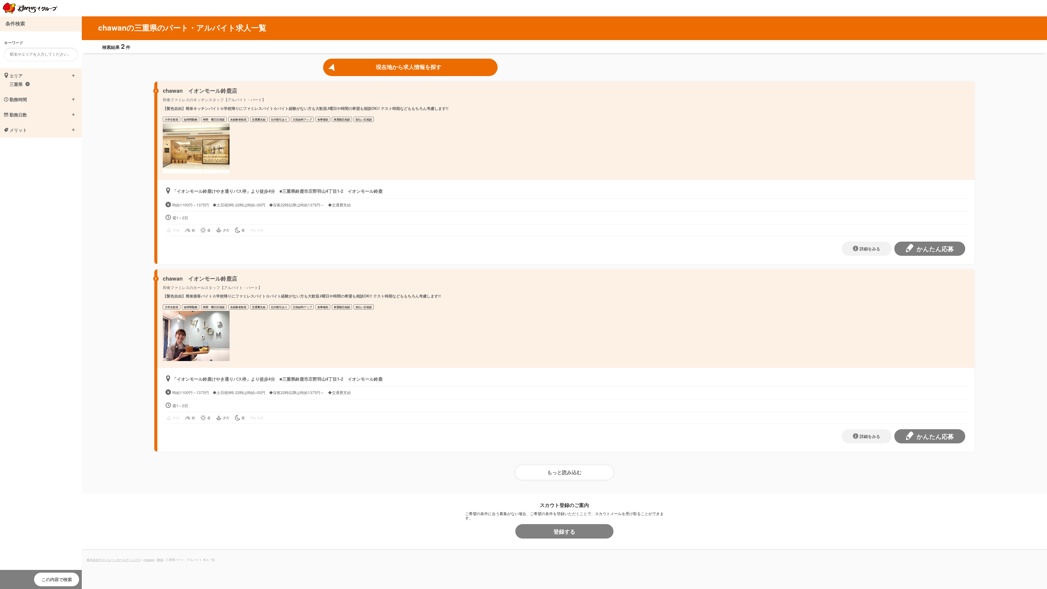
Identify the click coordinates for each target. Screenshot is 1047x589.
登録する (564, 531)
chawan (149, 559)
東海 (160, 559)
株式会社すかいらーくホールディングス (114, 559)
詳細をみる (870, 249)
